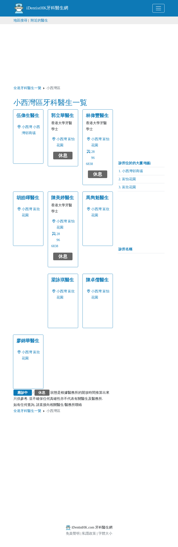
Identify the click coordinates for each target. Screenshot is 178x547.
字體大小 (105, 533)
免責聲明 (73, 533)
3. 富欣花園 (127, 187)
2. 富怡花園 (127, 179)
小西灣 (27, 127)
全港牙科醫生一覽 (27, 88)
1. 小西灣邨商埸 (131, 171)
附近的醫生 (39, 20)
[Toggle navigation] (158, 8)
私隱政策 (89, 533)
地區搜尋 (20, 20)
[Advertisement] (89, 54)
